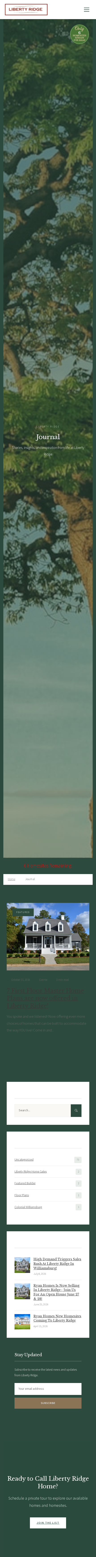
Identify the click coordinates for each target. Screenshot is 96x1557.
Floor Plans (22, 1195)
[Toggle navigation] (87, 10)
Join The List (48, 1523)
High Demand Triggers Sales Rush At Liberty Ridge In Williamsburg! (57, 1263)
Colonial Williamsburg (28, 1207)
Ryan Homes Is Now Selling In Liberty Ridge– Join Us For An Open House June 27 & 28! (56, 1292)
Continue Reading (21, 1041)
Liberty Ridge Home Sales (31, 1171)
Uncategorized (24, 1159)
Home (11, 879)
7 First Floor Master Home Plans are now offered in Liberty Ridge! (45, 998)
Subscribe (48, 1403)
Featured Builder (25, 1183)
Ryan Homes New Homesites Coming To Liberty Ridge (57, 1318)
